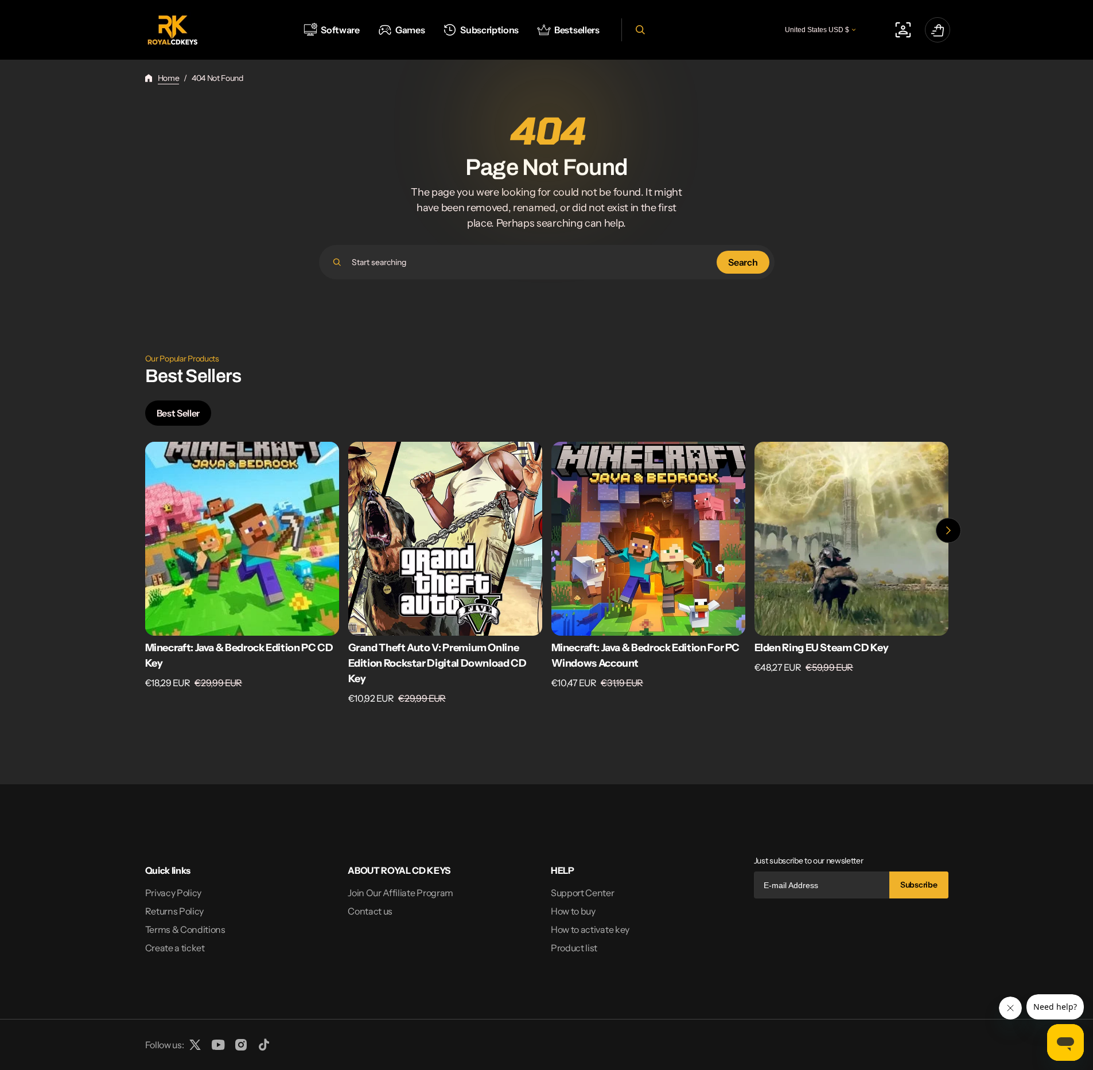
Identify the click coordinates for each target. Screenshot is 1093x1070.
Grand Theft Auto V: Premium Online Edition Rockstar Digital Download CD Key (437, 663)
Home (169, 78)
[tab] (178, 413)
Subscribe (918, 885)
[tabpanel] (546, 576)
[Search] (337, 262)
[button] (638, 29)
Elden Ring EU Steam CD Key (821, 647)
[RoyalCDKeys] (172, 30)
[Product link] (242, 573)
